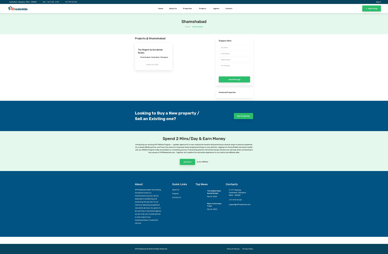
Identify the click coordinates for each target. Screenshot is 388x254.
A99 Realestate (141, 249)
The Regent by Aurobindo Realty (150, 51)
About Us (175, 190)
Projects (175, 194)
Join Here (187, 162)
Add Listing (371, 8)
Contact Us (176, 197)
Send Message (234, 79)
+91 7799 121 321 (71, 2)
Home (187, 27)
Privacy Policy (247, 249)
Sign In (378, 2)
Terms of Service (233, 249)
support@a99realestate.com (239, 204)
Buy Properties (243, 116)
